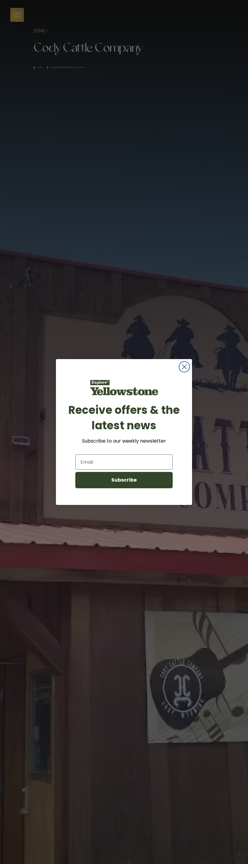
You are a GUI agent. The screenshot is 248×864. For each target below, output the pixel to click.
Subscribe (124, 479)
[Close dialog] (184, 367)
